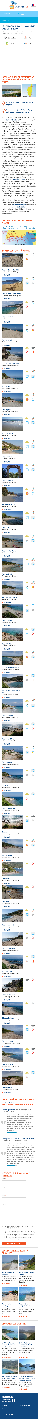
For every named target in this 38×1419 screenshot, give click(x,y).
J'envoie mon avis (14, 1243)
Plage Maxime (6, 902)
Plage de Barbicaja (7, 715)
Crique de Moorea (7, 1064)
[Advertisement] (19, 58)
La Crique (5, 785)
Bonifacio (15, 120)
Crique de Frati (6, 878)
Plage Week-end (7, 574)
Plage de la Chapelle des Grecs (11, 363)
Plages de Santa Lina (8, 504)
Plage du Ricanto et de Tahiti (10, 270)
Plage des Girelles (7, 457)
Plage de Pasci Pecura (8, 739)
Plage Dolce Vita (7, 644)
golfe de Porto (22, 207)
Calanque (5, 832)
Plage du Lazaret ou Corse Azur (11, 294)
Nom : (4, 1178)
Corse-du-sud (5, 20)
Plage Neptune (6, 410)
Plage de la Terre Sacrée (9, 551)
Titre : (4, 1195)
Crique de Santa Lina (8, 1018)
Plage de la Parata (7, 1041)
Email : (4, 1187)
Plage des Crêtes (7, 971)
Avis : (4, 1204)
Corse (22, 14)
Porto (8, 120)
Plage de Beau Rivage (8, 948)
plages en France (6, 14)
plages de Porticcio (18, 179)
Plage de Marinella (7, 481)
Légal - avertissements (24, 1405)
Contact (4, 1405)
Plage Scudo (5, 528)
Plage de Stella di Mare (9, 809)
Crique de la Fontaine (8, 995)
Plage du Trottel (7, 340)
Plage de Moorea (7, 621)
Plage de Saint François (9, 317)
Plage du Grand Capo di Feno (10, 667)
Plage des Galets (7, 762)
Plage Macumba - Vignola (9, 597)
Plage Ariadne (6, 386)
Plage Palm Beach (7, 433)
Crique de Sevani (7, 1087)
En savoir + (7, 275)
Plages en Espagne (7, 1414)
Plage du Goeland (7, 855)
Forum (4, 1408)
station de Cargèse (19, 205)
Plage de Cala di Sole (8, 925)
